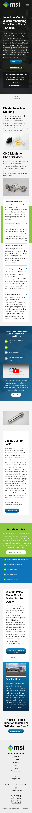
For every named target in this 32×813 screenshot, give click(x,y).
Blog (16, 765)
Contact (16, 768)
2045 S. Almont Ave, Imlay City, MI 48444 (16, 785)
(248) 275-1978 (16, 779)
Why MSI (16, 756)
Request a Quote (16, 771)
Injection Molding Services (16, 753)
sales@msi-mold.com (16, 790)
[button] (4, 98)
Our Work (16, 759)
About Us (16, 762)
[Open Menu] (27, 4)
